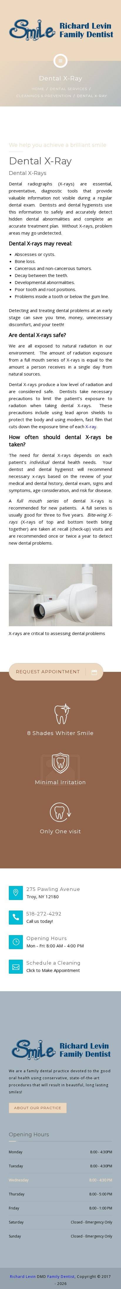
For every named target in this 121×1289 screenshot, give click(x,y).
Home (38, 89)
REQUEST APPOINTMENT (48, 671)
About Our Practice (37, 1108)
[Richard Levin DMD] (60, 29)
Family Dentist (61, 1276)
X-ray (90, 426)
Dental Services (68, 89)
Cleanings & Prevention (43, 96)
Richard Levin (23, 1276)
